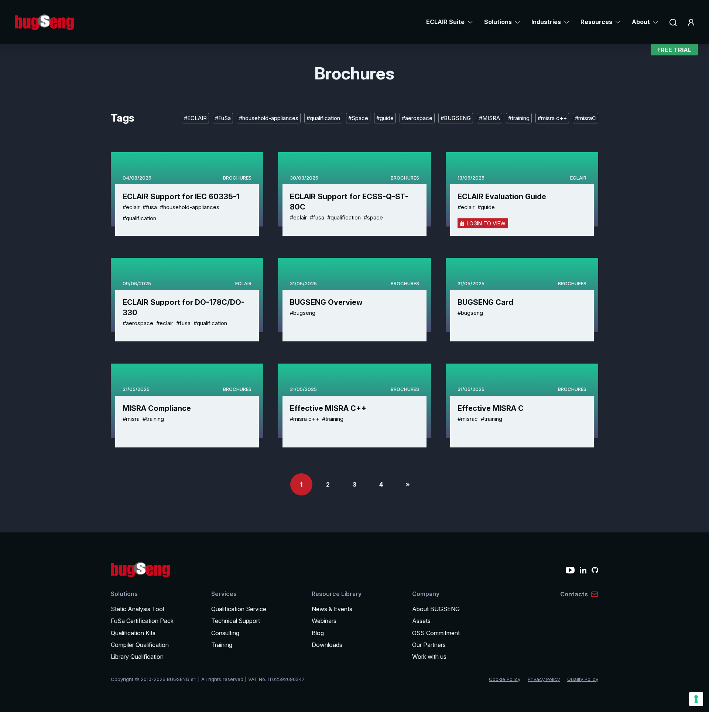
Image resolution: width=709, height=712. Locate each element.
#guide (385, 118)
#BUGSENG (456, 118)
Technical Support (235, 620)
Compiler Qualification (140, 644)
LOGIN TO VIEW (486, 223)
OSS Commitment (436, 633)
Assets (421, 620)
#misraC (585, 118)
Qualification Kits (133, 633)
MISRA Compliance (157, 408)
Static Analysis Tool (137, 609)
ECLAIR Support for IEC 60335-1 (181, 196)
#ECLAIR (195, 118)
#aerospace (417, 118)
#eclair (131, 207)
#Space (358, 118)
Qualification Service (238, 609)
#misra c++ (552, 118)
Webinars (324, 620)
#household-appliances (268, 118)
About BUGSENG (436, 609)
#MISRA (489, 118)
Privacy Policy (544, 679)
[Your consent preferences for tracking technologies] (696, 699)
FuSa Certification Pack (142, 620)
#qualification (323, 118)
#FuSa (223, 118)
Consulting (225, 633)
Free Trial (674, 50)
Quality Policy (582, 679)
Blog (318, 633)
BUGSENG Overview (326, 302)
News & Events (332, 609)
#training (519, 118)
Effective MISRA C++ (328, 408)
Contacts (574, 594)
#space (373, 217)
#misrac (468, 419)
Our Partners (429, 644)
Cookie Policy (504, 679)
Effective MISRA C (491, 408)
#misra (131, 419)
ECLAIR (578, 178)
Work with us (429, 656)
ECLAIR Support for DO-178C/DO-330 (183, 307)
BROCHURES (237, 178)
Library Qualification (137, 656)
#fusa (150, 207)
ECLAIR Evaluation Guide (502, 196)
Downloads (327, 644)
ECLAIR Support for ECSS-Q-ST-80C (349, 201)
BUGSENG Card (485, 302)
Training (221, 644)
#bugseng (302, 313)
